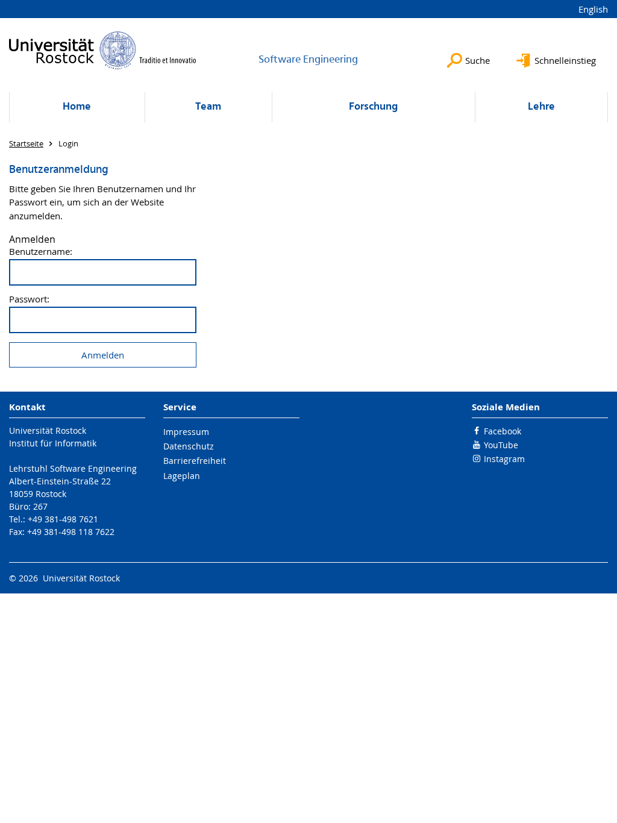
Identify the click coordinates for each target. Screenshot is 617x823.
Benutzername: (40, 251)
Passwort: (29, 299)
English (593, 9)
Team (208, 107)
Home (77, 107)
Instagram (504, 459)
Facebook (502, 431)
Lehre (541, 107)
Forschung (373, 107)
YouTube (501, 445)
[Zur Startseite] (102, 50)
